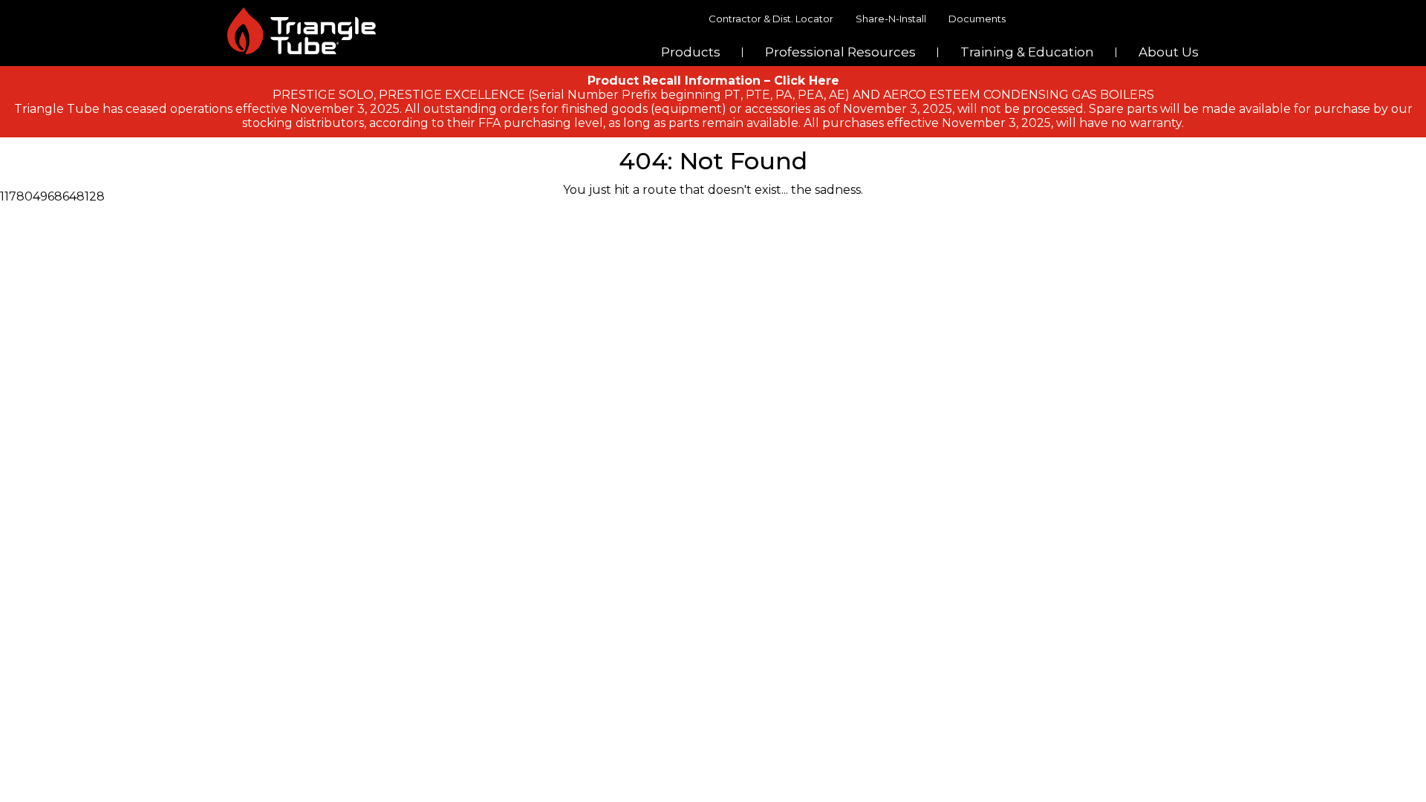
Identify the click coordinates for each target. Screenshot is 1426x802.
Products (690, 52)
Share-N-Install (891, 19)
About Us (1169, 52)
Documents (977, 19)
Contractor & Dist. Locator (771, 19)
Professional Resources (840, 52)
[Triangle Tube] (301, 30)
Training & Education (1027, 52)
